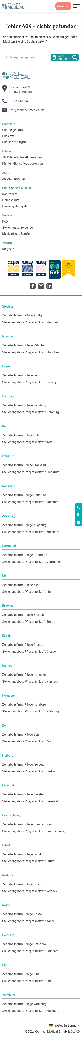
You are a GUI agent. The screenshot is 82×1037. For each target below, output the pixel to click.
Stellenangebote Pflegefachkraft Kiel (26, 592)
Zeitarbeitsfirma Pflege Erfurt (21, 854)
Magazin (8, 249)
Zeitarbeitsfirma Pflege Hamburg (24, 405)
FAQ (5, 221)
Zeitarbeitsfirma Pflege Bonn (21, 734)
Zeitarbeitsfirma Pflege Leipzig (22, 375)
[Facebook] (33, 286)
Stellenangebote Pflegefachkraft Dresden (29, 651)
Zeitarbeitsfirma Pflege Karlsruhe (24, 495)
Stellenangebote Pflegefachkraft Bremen (29, 621)
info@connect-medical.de (27, 110)
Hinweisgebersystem (16, 206)
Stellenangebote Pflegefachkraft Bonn (27, 741)
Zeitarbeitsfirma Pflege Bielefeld (23, 794)
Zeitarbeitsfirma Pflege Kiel (20, 585)
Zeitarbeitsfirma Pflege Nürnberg (24, 704)
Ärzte (5, 172)
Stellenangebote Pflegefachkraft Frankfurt (30, 472)
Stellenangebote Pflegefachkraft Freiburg (29, 771)
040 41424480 (20, 101)
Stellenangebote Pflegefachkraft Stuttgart (30, 322)
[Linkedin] (49, 286)
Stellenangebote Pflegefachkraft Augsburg (30, 532)
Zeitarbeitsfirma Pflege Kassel (22, 914)
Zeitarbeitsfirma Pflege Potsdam (24, 944)
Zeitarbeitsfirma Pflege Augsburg (24, 525)
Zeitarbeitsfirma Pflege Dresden (23, 645)
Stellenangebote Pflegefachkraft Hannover (30, 681)
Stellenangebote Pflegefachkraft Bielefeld (30, 801)
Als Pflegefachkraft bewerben (22, 157)
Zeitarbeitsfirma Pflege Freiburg (23, 764)
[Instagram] (41, 286)
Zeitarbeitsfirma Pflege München (24, 345)
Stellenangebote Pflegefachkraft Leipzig (29, 382)
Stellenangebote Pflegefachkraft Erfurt (28, 861)
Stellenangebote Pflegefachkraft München (30, 352)
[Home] (13, 6)
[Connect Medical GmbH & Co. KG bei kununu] (13, 269)
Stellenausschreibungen (18, 227)
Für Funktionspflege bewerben (22, 163)
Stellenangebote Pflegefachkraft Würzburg (30, 1011)
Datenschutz (10, 200)
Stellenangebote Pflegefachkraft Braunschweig (33, 831)
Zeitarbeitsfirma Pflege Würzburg (24, 1004)
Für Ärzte (8, 136)
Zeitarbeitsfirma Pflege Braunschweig (27, 824)
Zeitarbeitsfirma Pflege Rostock (23, 884)
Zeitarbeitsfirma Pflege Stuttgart (23, 315)
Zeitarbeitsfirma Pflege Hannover (24, 674)
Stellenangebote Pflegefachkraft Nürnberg (30, 711)
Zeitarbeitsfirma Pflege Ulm (20, 974)
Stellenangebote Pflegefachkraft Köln (27, 442)
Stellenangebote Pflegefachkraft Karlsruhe (30, 502)
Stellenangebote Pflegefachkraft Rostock (29, 891)
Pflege (6, 151)
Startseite (8, 124)
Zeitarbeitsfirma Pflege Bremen (23, 615)
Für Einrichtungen (14, 142)
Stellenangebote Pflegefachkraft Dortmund (31, 562)
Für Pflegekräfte (13, 130)
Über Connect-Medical (17, 188)
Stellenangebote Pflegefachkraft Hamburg (30, 412)
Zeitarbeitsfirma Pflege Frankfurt (24, 465)
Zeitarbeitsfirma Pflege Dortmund (24, 555)
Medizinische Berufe (16, 233)
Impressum (9, 194)
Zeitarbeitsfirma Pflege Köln (21, 435)
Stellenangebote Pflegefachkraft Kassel (28, 921)
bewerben (63, 6)
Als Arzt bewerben (14, 179)
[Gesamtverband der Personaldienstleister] (55, 269)
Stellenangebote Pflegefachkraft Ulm (27, 981)
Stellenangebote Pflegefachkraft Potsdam (30, 951)
